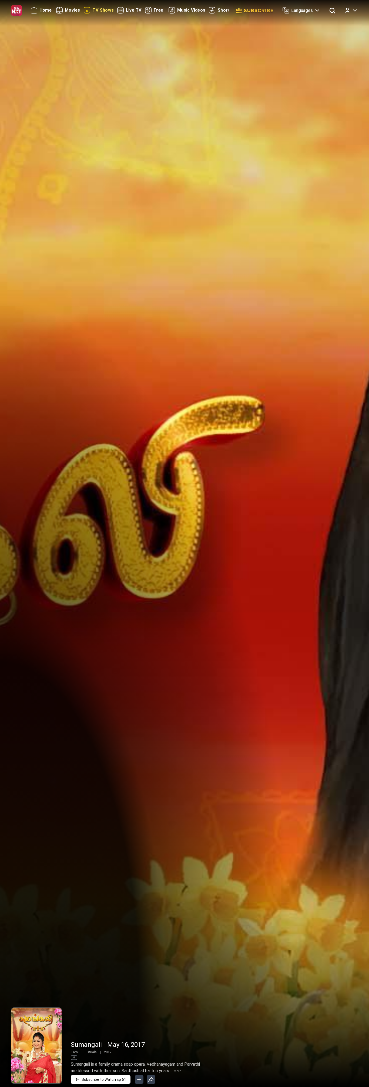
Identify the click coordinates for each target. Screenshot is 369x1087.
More (177, 1071)
